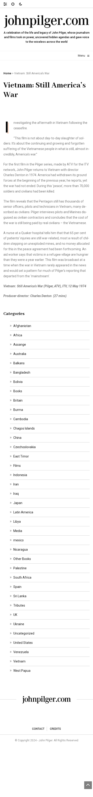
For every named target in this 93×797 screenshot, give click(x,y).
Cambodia (20, 419)
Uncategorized (23, 633)
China (17, 438)
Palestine (20, 568)
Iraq (16, 493)
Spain (17, 587)
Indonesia (20, 475)
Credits (55, 728)
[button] (7, 4)
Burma (18, 410)
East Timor (21, 456)
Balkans (19, 363)
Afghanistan (22, 326)
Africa (17, 335)
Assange (19, 344)
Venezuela (21, 652)
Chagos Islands (24, 428)
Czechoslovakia (24, 447)
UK (15, 615)
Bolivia (18, 382)
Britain (18, 400)
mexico (18, 540)
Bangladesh (21, 372)
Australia (19, 354)
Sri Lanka (19, 596)
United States (23, 643)
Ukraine (18, 624)
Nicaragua (20, 549)
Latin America (23, 512)
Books (17, 391)
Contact (38, 728)
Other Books (22, 559)
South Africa (22, 577)
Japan (17, 503)
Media (17, 531)
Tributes (19, 605)
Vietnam (19, 661)
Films (17, 465)
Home (7, 73)
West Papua (21, 670)
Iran (16, 484)
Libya (17, 521)
